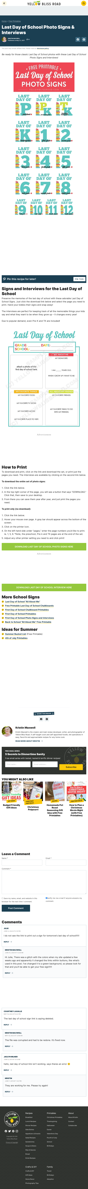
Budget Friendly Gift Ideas (11, 806)
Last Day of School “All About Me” (22, 601)
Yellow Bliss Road (44, 3)
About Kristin (73, 1117)
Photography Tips (32, 1183)
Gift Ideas (28, 1175)
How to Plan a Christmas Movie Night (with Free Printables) (76, 810)
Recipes (29, 1113)
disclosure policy (43, 48)
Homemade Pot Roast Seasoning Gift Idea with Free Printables (55, 810)
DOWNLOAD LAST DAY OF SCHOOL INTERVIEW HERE (44, 587)
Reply (6, 942)
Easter (49, 1129)
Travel (49, 1171)
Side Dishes (29, 1129)
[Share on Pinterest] (84, 39)
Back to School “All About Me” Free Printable (28, 622)
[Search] (83, 3)
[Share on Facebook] (78, 39)
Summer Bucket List (15, 634)
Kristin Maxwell (14, 38)
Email (49, 858)
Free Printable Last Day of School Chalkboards (29, 605)
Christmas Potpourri (33, 808)
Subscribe (71, 767)
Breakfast (28, 1117)
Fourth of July (52, 1138)
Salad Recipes (30, 1138)
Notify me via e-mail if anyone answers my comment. (64, 899)
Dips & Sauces (30, 1150)
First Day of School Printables (20, 614)
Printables (51, 1113)
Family (50, 1167)
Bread (27, 1154)
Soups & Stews (30, 1146)
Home (4, 21)
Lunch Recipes (30, 1121)
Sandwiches (29, 1142)
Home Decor (29, 1179)
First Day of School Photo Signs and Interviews (29, 618)
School (49, 1142)
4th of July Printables (16, 638)
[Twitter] (10, 1132)
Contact (71, 1121)
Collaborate (72, 1125)
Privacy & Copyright (12, 1142)
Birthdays (50, 1146)
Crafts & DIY (31, 1167)
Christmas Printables (54, 1117)
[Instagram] (17, 1132)
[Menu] (4, 3)
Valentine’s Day (52, 1133)
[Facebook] (6, 1132)
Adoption (50, 1179)
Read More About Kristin (27, 741)
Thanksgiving (52, 1121)
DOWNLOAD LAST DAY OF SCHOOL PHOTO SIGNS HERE (44, 546)
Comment (6, 869)
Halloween (51, 1125)
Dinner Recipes (30, 1125)
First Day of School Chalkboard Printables (27, 610)
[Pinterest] (14, 1132)
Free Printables (15, 21)
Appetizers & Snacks (32, 1133)
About (71, 1113)
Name (5, 858)
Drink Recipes (30, 1158)
